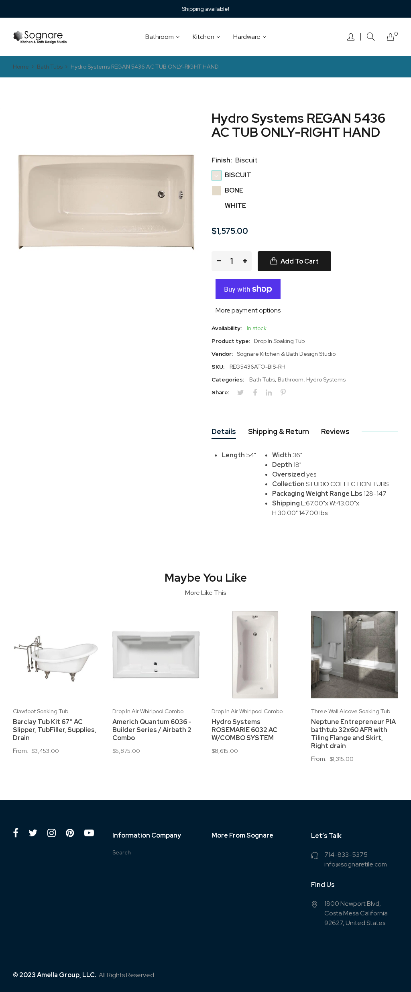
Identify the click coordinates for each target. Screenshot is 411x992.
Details (224, 431)
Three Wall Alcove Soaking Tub (350, 711)
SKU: (218, 366)
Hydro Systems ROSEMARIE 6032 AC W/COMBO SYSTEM (244, 730)
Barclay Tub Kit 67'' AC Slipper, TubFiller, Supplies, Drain (54, 730)
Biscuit (237, 175)
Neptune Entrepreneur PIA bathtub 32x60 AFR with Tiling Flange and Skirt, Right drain (353, 734)
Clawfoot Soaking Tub (40, 711)
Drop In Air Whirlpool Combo (147, 711)
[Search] (371, 36)
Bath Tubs (262, 379)
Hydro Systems (326, 379)
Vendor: (222, 353)
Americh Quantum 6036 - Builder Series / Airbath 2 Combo (151, 730)
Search (121, 852)
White (235, 205)
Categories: (228, 379)
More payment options (248, 310)
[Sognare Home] (40, 36)
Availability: (227, 328)
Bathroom (290, 379)
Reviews (335, 431)
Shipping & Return (278, 431)
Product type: (231, 341)
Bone (233, 190)
